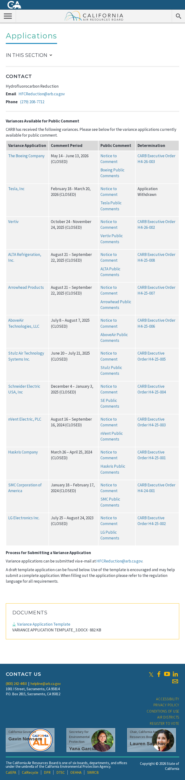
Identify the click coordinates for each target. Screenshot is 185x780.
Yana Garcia (82, 748)
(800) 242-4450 (16, 683)
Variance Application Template (43, 624)
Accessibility (167, 699)
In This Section (26, 55)
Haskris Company (23, 452)
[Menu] (8, 16)
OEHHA (75, 772)
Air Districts (168, 717)
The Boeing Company (26, 155)
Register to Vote (164, 723)
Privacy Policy (166, 705)
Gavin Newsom (25, 738)
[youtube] (167, 674)
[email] (175, 681)
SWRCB (93, 772)
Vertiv (13, 221)
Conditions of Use (163, 711)
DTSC (60, 772)
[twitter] (151, 674)
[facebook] (159, 674)
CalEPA (11, 772)
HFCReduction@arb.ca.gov (42, 94)
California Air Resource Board (94, 16)
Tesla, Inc (16, 188)
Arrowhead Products (26, 287)
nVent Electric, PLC (24, 419)
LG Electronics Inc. (24, 517)
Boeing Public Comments (112, 172)
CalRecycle (30, 772)
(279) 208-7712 (32, 101)
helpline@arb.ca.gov (46, 683)
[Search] (178, 16)
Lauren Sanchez (148, 743)
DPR (47, 772)
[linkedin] (175, 674)
